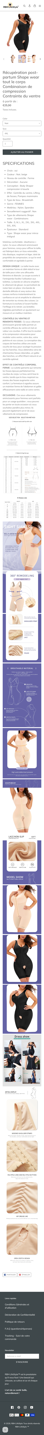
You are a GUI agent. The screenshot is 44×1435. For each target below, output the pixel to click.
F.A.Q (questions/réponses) (18, 1328)
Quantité (7, 139)
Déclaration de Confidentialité (20, 1314)
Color (5, 118)
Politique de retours (15, 1321)
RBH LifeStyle (17, 1423)
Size (4, 129)
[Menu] (39, 5)
